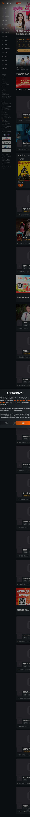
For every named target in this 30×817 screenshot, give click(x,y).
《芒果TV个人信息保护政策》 (19, 401)
